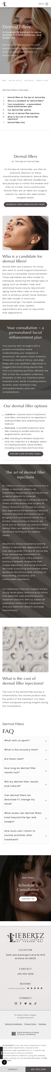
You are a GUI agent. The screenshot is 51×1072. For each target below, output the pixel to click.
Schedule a (28, 887)
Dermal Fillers (42, 80)
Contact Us (28, 899)
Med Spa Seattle (15, 80)
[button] (4, 1062)
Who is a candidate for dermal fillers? (26, 101)
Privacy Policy (30, 1024)
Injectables (29, 80)
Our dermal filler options (19, 110)
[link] (25, 974)
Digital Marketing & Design (28, 1034)
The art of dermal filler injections (23, 113)
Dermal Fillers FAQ (16, 123)
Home (4, 80)
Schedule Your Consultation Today (25, 204)
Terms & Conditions (13, 1024)
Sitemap (42, 1024)
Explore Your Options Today (25, 454)
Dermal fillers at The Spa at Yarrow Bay (26, 97)
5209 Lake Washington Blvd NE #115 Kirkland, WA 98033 (25, 957)
